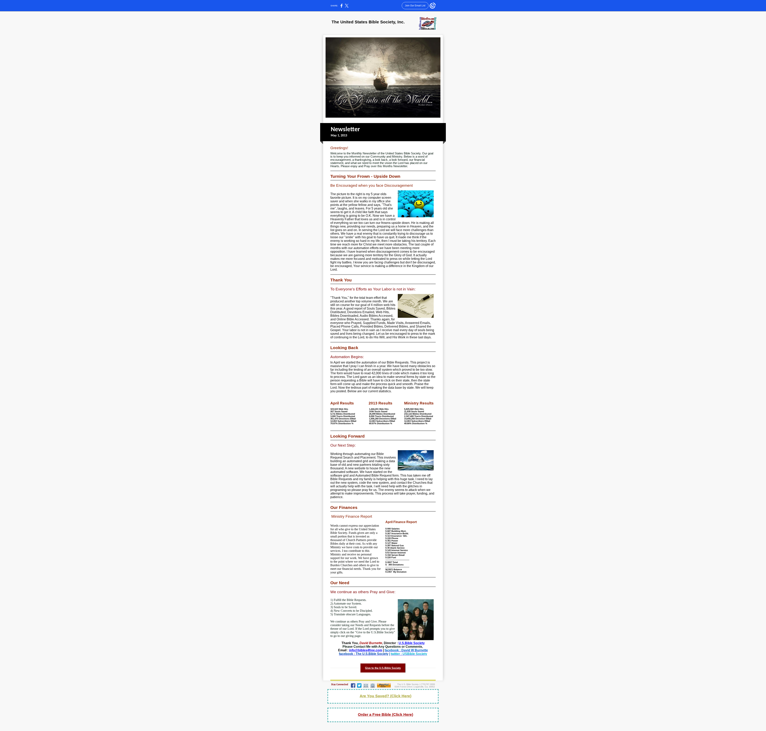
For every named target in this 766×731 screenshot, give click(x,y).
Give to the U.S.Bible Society (383, 667)
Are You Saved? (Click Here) (385, 696)
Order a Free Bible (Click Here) (385, 714)
